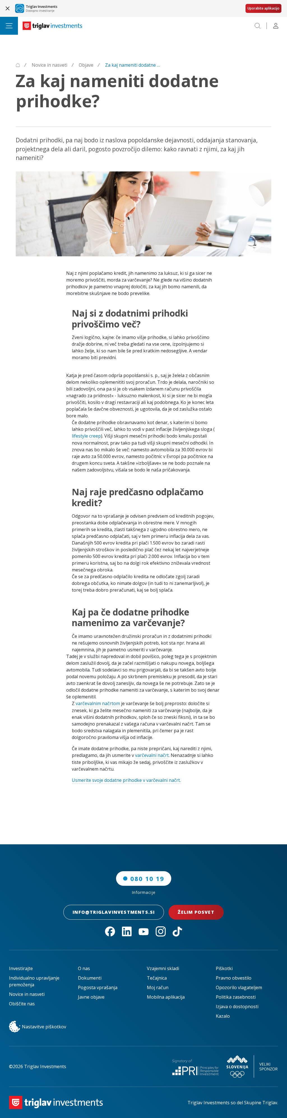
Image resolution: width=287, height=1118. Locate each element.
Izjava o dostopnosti (237, 1006)
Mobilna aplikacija (166, 997)
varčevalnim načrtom (98, 703)
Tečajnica (157, 978)
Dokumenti (89, 978)
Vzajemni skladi (163, 968)
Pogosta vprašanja (97, 987)
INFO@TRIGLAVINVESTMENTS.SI (114, 912)
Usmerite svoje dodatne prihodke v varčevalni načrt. (126, 780)
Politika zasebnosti (236, 997)
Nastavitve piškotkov (44, 1027)
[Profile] (275, 25)
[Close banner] (7, 8)
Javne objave (91, 997)
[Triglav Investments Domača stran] (52, 26)
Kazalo (223, 1016)
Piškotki (224, 968)
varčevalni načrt (152, 755)
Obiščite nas (22, 1004)
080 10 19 (147, 878)
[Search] (257, 25)
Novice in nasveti (27, 994)
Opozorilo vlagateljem (239, 987)
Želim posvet (196, 912)
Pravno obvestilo (233, 978)
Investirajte (21, 968)
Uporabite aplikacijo (263, 8)
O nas (84, 968)
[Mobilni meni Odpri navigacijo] (9, 26)
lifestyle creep (86, 436)
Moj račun (157, 987)
